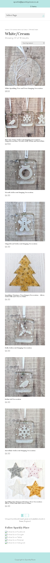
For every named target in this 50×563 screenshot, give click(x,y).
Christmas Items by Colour (19, 29)
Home (7, 29)
